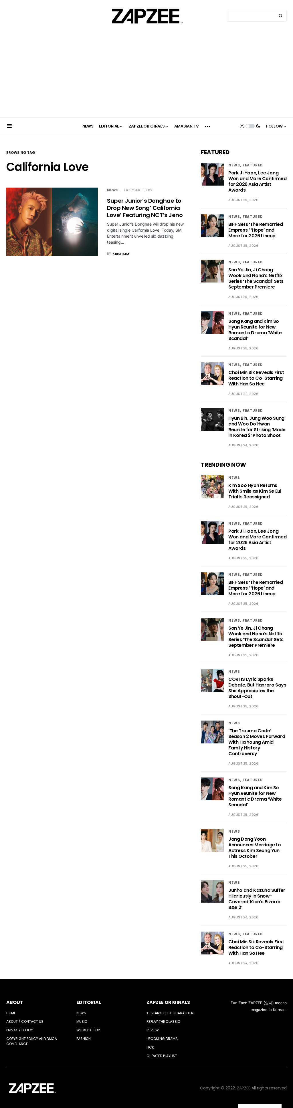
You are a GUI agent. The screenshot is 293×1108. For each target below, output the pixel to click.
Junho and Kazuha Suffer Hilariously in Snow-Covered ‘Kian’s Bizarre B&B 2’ (256, 899)
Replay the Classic (163, 1021)
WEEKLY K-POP (88, 1030)
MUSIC (82, 1021)
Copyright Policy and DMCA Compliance (31, 1041)
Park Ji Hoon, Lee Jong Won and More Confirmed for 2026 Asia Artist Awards (257, 181)
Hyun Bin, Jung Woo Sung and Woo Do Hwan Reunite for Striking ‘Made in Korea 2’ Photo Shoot (257, 427)
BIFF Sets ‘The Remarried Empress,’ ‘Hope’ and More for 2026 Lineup (255, 230)
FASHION (83, 1038)
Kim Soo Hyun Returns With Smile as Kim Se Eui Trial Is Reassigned (254, 491)
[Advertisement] (146, 74)
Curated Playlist (161, 1055)
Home (11, 1012)
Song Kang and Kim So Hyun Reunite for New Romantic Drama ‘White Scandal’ (255, 330)
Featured (253, 165)
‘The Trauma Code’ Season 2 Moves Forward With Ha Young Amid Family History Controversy (256, 742)
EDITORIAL (88, 1002)
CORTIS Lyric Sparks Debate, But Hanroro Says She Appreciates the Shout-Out (257, 688)
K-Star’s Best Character (169, 1012)
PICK (150, 1047)
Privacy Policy (19, 1030)
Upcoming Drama (162, 1038)
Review (152, 1030)
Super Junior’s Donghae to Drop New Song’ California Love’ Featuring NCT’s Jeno (145, 208)
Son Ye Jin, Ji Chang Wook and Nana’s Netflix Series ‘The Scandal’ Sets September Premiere (256, 278)
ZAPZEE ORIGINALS (168, 1002)
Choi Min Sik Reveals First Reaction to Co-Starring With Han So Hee (256, 378)
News (112, 190)
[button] (9, 126)
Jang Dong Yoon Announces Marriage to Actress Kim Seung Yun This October (254, 848)
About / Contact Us (24, 1021)
